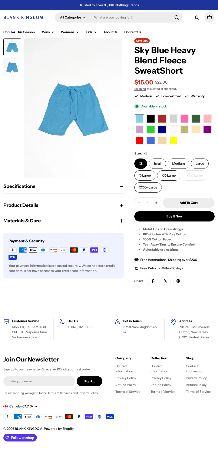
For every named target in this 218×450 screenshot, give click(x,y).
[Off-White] (173, 130)
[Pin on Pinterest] (178, 281)
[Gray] (173, 119)
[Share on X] (166, 281)
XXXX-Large (148, 187)
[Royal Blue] (151, 141)
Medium (178, 163)
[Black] (151, 119)
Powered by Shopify (59, 429)
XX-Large (169, 175)
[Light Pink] (207, 119)
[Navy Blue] (162, 130)
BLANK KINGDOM (28, 429)
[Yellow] (173, 141)
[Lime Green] (151, 130)
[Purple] (207, 130)
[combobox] (119, 17)
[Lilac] (139, 130)
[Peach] (196, 130)
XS (141, 163)
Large (199, 163)
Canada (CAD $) (21, 406)
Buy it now (174, 216)
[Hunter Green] (196, 119)
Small (157, 163)
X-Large (145, 175)
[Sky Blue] (139, 119)
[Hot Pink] (184, 119)
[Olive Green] (184, 130)
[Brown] (162, 119)
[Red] (139, 141)
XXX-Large (196, 177)
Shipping (140, 88)
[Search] (176, 17)
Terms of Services (59, 393)
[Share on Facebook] (153, 281)
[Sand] (162, 141)
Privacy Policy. (89, 393)
